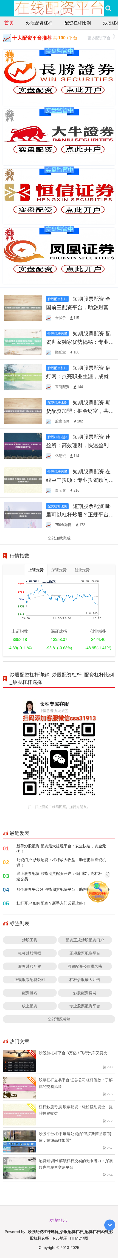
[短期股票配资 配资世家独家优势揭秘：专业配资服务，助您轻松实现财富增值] (23, 341)
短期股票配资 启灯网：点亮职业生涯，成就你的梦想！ (80, 376)
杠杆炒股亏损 (29, 953)
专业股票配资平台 (84, 1005)
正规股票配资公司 (29, 979)
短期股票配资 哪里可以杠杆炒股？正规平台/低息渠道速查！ (78, 514)
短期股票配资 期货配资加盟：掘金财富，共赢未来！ (80, 411)
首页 (9, 22)
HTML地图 (79, 1238)
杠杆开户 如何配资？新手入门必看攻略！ (51, 903)
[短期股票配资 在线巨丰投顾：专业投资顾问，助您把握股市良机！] (23, 479)
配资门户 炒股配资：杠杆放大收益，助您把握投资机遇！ (61, 862)
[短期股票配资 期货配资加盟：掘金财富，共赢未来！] (23, 410)
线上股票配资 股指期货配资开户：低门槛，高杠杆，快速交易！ (63, 876)
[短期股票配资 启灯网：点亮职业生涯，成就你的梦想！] (23, 376)
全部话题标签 (59, 1019)
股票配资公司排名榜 (85, 966)
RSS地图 (60, 1238)
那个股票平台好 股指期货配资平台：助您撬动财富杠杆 (63, 889)
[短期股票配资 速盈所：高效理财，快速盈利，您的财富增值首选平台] (23, 445)
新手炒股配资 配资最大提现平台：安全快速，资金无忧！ (61, 848)
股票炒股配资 (29, 966)
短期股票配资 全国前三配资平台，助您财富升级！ (80, 307)
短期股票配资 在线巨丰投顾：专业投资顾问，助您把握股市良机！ (80, 480)
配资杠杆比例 (77, 23)
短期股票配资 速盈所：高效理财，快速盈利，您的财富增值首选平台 (80, 445)
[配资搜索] (108, 8)
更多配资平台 (99, 37)
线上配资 (29, 1005)
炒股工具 (29, 939)
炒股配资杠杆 (39, 23)
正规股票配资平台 (84, 953)
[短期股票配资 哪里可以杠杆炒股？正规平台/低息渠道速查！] (23, 514)
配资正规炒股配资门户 (85, 939)
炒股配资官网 (84, 992)
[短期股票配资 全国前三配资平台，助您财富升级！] (23, 307)
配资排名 (29, 992)
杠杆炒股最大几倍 (84, 979)
